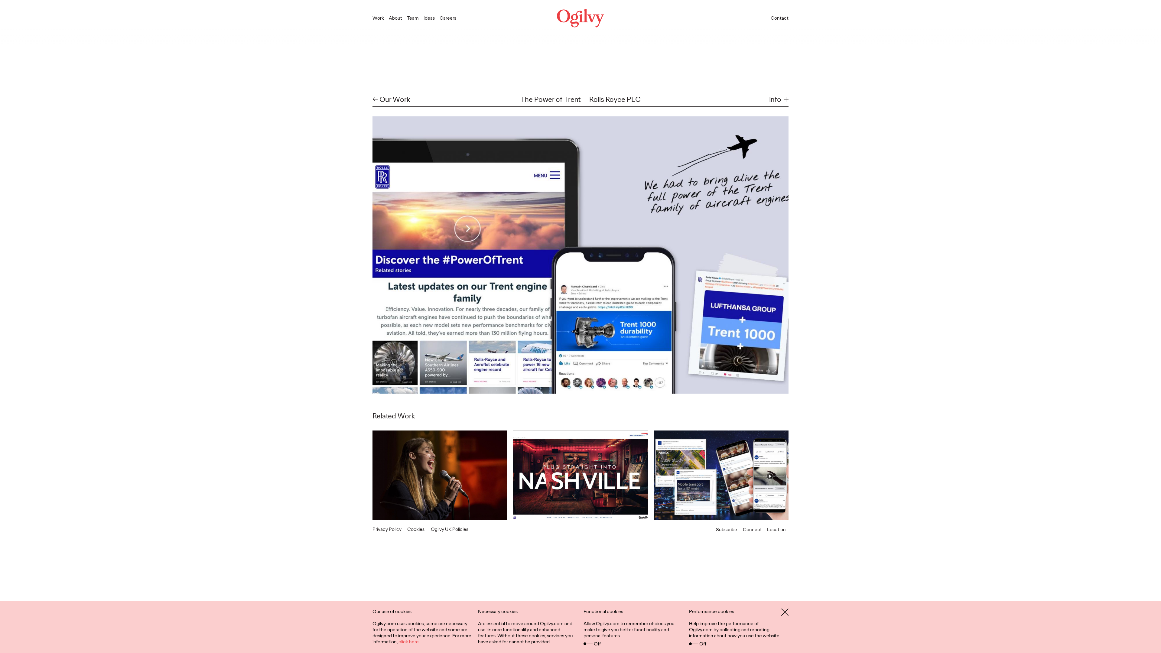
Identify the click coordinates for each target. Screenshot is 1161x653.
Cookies (415, 529)
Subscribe (726, 529)
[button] (779, 99)
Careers (448, 18)
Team (413, 18)
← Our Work (391, 99)
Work (378, 18)
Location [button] (776, 529)
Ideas (429, 18)
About (395, 18)
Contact (780, 18)
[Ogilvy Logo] (580, 18)
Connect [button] (752, 529)
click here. (409, 641)
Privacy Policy (387, 529)
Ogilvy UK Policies (449, 529)
